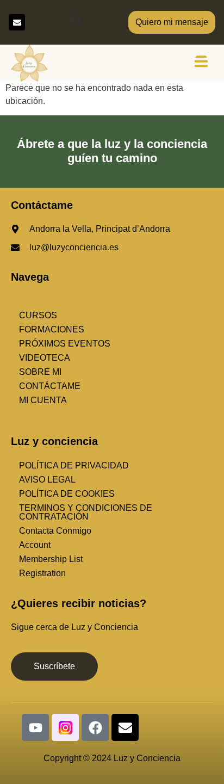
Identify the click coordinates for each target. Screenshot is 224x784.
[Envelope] (17, 22)
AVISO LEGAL (47, 479)
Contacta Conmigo (55, 530)
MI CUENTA (43, 400)
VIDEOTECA (44, 357)
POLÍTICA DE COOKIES (67, 493)
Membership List (51, 559)
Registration (42, 573)
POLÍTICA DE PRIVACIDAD (74, 465)
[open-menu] (201, 63)
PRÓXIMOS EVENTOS (64, 343)
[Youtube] (35, 727)
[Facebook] (95, 727)
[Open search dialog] (77, 22)
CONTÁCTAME (49, 386)
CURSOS (38, 315)
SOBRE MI (40, 371)
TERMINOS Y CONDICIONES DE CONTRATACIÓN (85, 512)
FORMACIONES (51, 329)
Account (35, 545)
